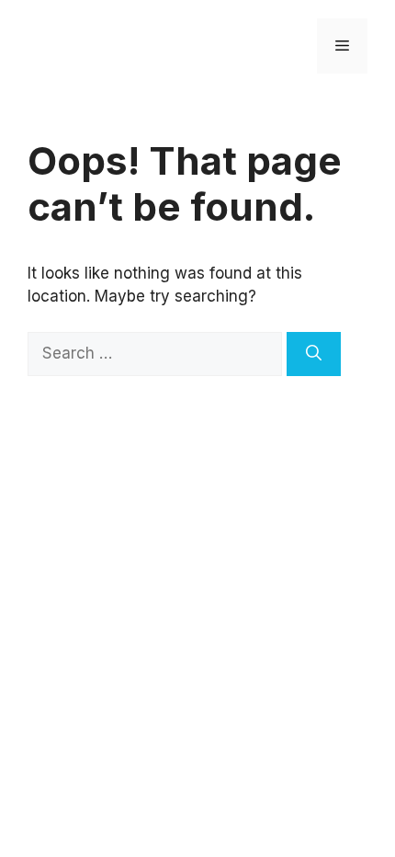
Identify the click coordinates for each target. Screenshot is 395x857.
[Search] (314, 354)
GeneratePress (259, 450)
